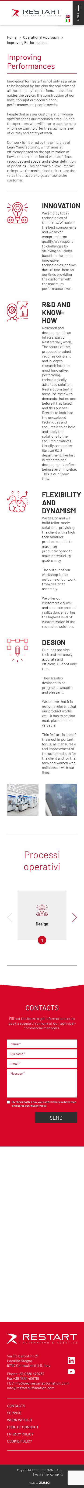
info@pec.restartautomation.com (41, 1383)
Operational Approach (41, 37)
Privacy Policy (37, 1105)
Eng (68, 16)
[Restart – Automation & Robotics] (42, 1342)
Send (56, 1117)
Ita (68, 20)
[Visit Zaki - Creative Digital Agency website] (39, 1483)
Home (12, 37)
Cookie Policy (19, 1441)
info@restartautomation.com (30, 1387)
